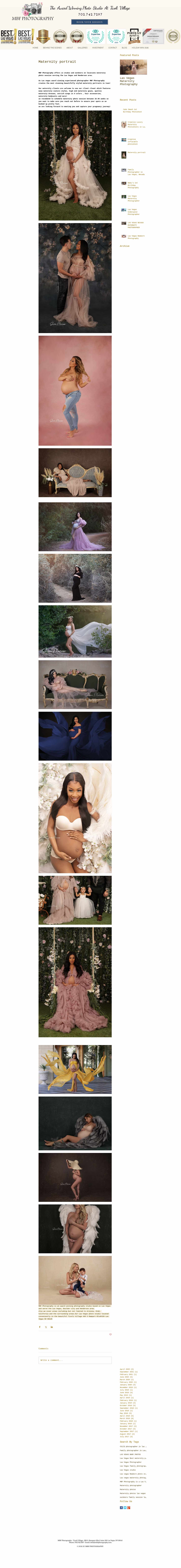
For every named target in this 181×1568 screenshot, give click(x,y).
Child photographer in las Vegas (133, 1447)
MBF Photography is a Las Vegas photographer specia (133, 1482)
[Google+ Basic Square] (128, 1507)
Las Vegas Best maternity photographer (133, 1458)
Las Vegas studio (128, 1470)
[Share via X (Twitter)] (46, 1327)
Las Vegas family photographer (133, 1466)
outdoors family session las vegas (133, 1497)
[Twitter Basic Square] (125, 1507)
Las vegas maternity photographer (133, 1478)
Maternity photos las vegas (133, 1493)
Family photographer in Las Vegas (133, 1450)
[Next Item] (176, 36)
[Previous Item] (4, 36)
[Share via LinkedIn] (52, 1327)
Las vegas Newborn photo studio (133, 1474)
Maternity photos (128, 1489)
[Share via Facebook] (40, 1327)
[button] (69, 48)
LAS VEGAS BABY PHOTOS (130, 1454)
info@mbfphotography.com (101, 1542)
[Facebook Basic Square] (121, 1507)
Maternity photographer (131, 1486)
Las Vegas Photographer (131, 1462)
